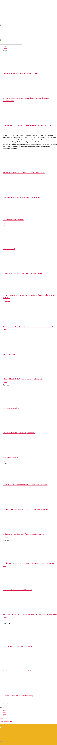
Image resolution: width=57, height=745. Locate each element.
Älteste (4, 712)
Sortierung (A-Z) (6, 716)
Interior (6, 537)
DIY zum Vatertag (9, 249)
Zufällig (4, 714)
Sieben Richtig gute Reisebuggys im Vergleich (18, 646)
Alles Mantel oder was (10, 457)
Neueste (5, 710)
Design (5, 129)
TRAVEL (5, 48)
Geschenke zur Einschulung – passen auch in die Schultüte (22, 197)
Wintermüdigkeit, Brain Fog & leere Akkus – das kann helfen (23, 379)
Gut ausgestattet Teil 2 (6, 721)
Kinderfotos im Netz (9, 354)
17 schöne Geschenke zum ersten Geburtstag (18, 696)
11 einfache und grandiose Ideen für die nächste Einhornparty (23, 273)
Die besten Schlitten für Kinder (13, 220)
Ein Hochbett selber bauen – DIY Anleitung (17, 590)
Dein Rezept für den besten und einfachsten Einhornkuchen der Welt (26, 509)
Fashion (5, 382)
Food (5, 461)
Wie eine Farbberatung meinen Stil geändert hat (19, 433)
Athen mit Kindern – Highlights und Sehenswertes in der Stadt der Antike (27, 125)
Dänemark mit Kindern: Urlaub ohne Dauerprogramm (21, 73)
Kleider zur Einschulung (11, 408)
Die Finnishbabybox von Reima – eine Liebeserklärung (21, 671)
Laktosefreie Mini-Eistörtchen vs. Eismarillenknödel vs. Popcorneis (25, 485)
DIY (4, 223)
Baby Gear (6, 620)
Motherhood (7, 301)
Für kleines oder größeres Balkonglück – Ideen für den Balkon (24, 173)
